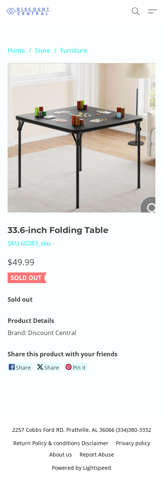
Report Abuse (97, 454)
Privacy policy (133, 443)
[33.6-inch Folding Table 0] (81, 137)
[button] (29, 11)
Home (16, 50)
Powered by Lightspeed (81, 467)
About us (60, 454)
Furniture (73, 50)
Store (42, 50)
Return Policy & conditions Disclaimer (60, 443)
